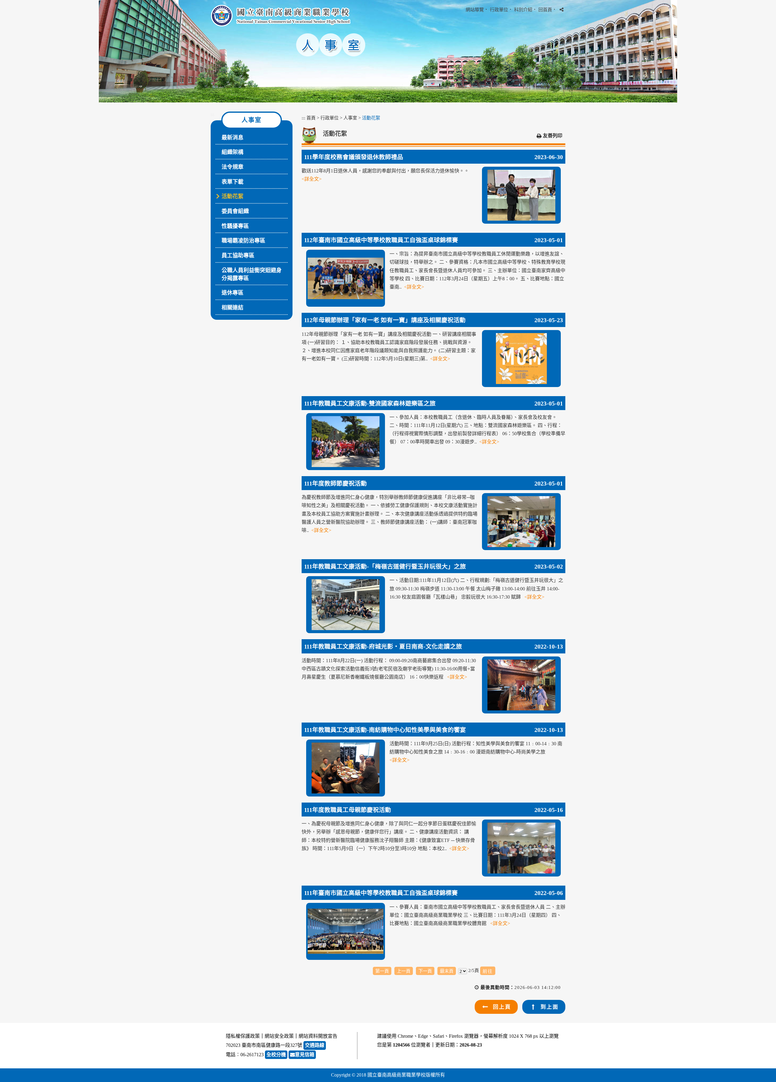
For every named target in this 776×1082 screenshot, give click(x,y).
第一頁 (382, 970)
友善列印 (552, 135)
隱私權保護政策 (243, 1036)
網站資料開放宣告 (318, 1036)
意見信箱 (304, 1054)
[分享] (561, 10)
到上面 (549, 1007)
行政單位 (499, 9)
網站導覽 (475, 9)
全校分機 (276, 1054)
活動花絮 (232, 196)
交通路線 (314, 1045)
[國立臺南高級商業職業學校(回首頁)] (281, 15)
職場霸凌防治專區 (243, 241)
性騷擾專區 (235, 226)
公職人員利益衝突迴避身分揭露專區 (252, 274)
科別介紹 (523, 9)
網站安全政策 (279, 1036)
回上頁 (502, 1007)
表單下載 (232, 182)
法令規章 (232, 167)
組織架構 (232, 152)
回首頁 (545, 9)
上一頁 (403, 970)
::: (212, 114)
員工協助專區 (238, 255)
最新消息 (232, 138)
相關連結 (232, 308)
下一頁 (425, 970)
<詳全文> (312, 179)
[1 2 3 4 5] (462, 970)
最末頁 (446, 970)
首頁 (311, 117)
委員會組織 (235, 211)
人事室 (350, 117)
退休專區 (232, 293)
